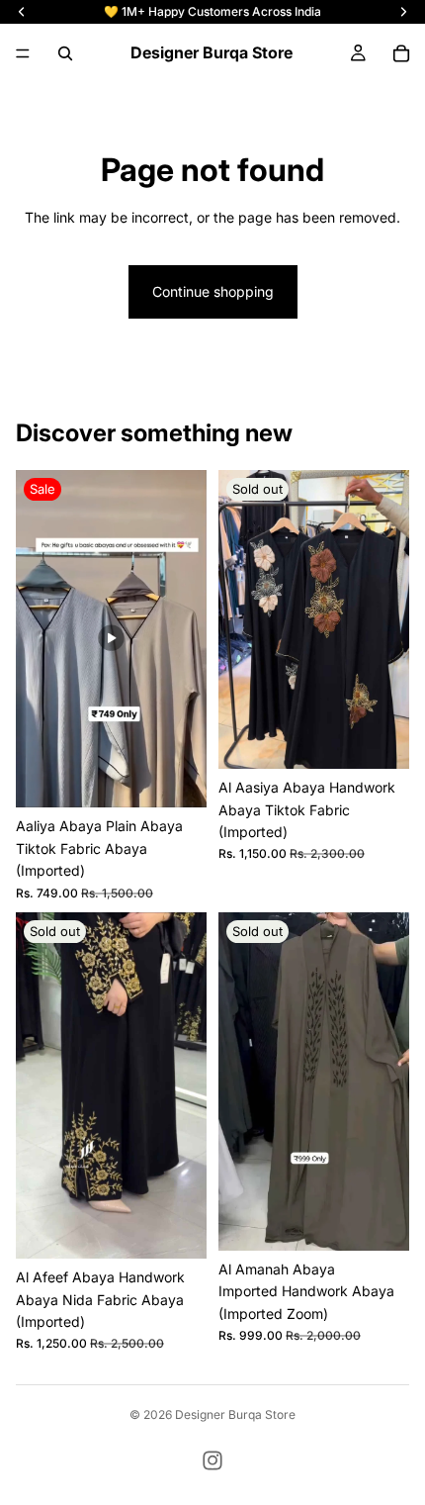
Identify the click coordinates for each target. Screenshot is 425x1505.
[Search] (65, 53)
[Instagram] (212, 1460)
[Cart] (401, 53)
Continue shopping (213, 291)
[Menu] (22, 53)
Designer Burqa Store (235, 1414)
